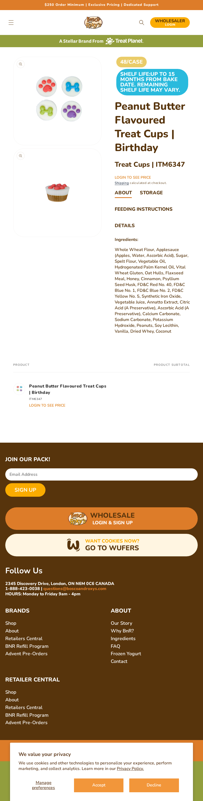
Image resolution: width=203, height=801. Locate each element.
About (123, 193)
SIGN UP (25, 490)
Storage (151, 193)
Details (125, 225)
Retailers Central (24, 638)
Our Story (121, 623)
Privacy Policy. (130, 769)
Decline (154, 785)
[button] (11, 22)
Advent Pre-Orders (26, 653)
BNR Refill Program (27, 646)
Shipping (122, 183)
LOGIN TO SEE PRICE (133, 177)
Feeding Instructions (144, 209)
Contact (119, 661)
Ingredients (123, 638)
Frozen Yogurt (126, 653)
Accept (98, 785)
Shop (10, 623)
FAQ (115, 646)
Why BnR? (122, 631)
